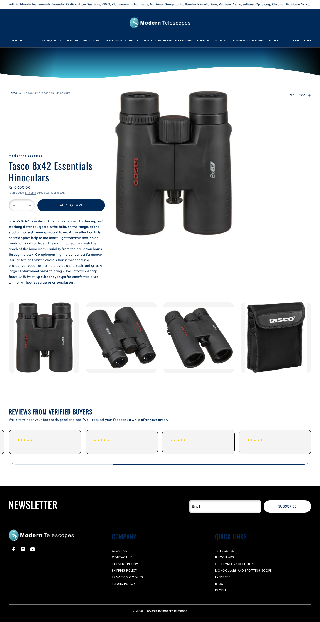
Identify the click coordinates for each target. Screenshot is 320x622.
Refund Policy (123, 584)
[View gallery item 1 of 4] (44, 337)
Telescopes (50, 40)
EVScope (72, 40)
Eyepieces (203, 40)
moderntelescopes (26, 156)
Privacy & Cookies (127, 577)
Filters (273, 40)
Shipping (30, 192)
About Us (119, 551)
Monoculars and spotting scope (243, 570)
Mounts (220, 40)
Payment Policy (125, 564)
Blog (219, 584)
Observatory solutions (121, 40)
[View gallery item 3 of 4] (198, 337)
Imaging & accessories (247, 40)
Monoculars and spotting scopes (168, 40)
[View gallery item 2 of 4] (121, 337)
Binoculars (91, 40)
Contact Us (122, 557)
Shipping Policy (124, 570)
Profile (221, 590)
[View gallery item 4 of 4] (276, 337)
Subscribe (287, 506)
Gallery (297, 95)
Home (13, 93)
